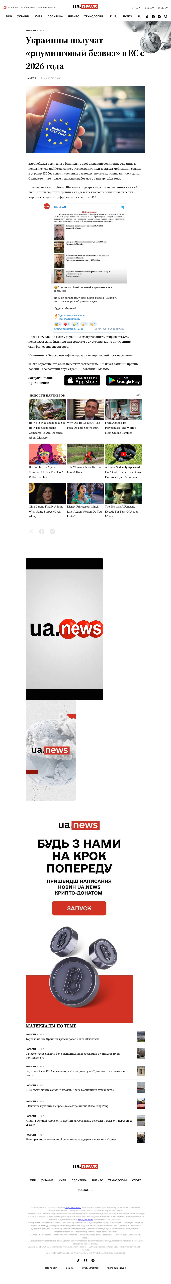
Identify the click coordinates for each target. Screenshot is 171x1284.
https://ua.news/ (73, 1207)
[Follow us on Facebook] (153, 17)
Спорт (136, 1181)
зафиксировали (75, 355)
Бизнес (73, 16)
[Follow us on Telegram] (159, 17)
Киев (38, 16)
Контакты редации (116, 1268)
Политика (55, 16)
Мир (9, 16)
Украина (23, 16)
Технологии (93, 16)
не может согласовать (82, 364)
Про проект (51, 1268)
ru (139, 17)
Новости (31, 30)
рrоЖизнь (85, 1190)
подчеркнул (89, 187)
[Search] (166, 16)
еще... (114, 17)
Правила (69, 1268)
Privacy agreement (90, 1268)
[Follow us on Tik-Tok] (147, 17)
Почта (127, 17)
